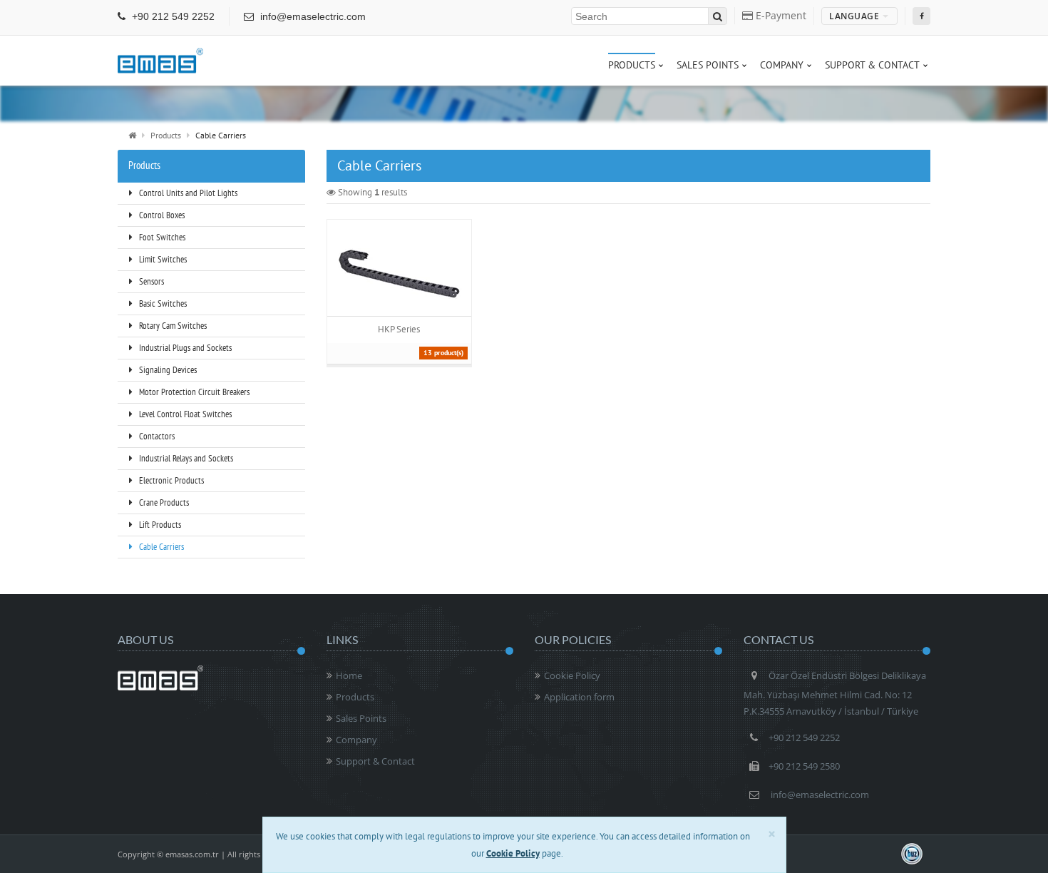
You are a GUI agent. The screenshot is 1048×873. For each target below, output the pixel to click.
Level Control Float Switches (184, 414)
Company (356, 739)
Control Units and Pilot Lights (187, 193)
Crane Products (163, 502)
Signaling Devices (167, 370)
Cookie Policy (572, 675)
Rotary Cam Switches (172, 326)
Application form (579, 696)
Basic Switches (162, 303)
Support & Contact (375, 761)
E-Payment (779, 15)
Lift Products (159, 525)
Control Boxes (161, 215)
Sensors (150, 281)
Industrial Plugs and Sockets (184, 348)
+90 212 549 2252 (172, 16)
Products (165, 135)
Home (349, 675)
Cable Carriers (160, 547)
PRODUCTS (631, 64)
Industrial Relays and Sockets (185, 458)
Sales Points (361, 718)
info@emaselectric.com (311, 16)
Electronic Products (170, 480)
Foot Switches (161, 237)
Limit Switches (162, 259)
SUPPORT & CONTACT (872, 64)
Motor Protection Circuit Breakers (193, 392)
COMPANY (781, 64)
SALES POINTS (708, 64)
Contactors (156, 436)
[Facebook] (921, 16)
